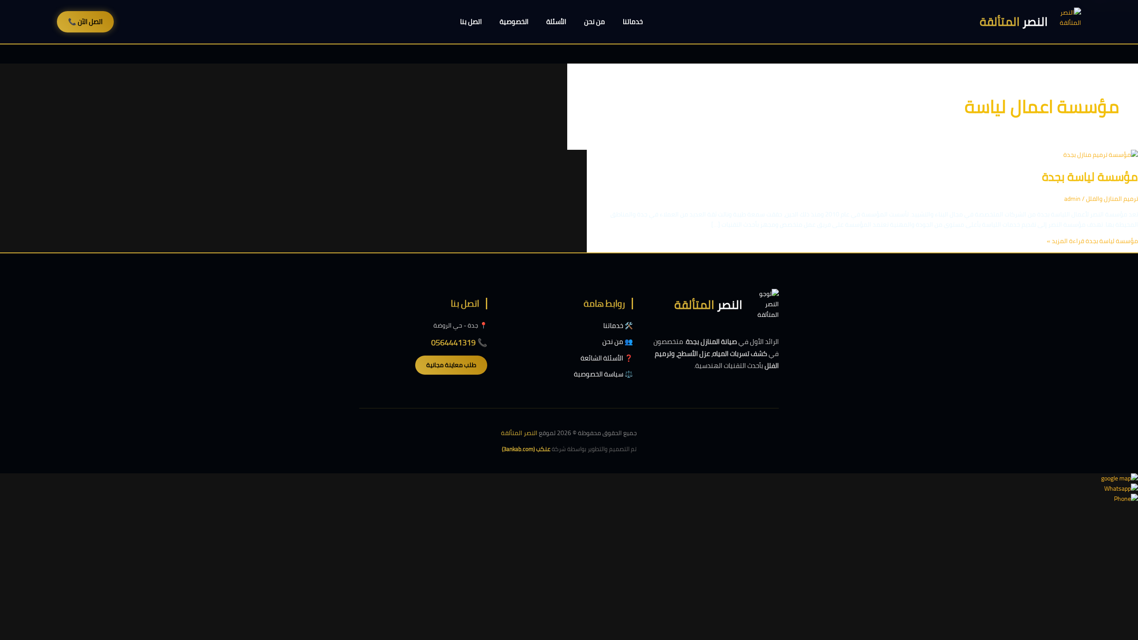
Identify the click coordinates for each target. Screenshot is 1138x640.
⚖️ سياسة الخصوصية (603, 374)
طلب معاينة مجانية (451, 365)
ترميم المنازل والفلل (1112, 198)
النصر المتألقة (519, 433)
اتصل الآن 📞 (85, 21)
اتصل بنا (471, 21)
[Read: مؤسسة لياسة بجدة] (1100, 154)
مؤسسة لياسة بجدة (1090, 177)
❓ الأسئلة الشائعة (607, 358)
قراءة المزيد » (1092, 241)
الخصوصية (514, 21)
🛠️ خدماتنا (618, 325)
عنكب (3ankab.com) (526, 449)
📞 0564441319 (459, 342)
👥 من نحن (617, 341)
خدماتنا (633, 21)
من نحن (594, 21)
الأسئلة (556, 21)
